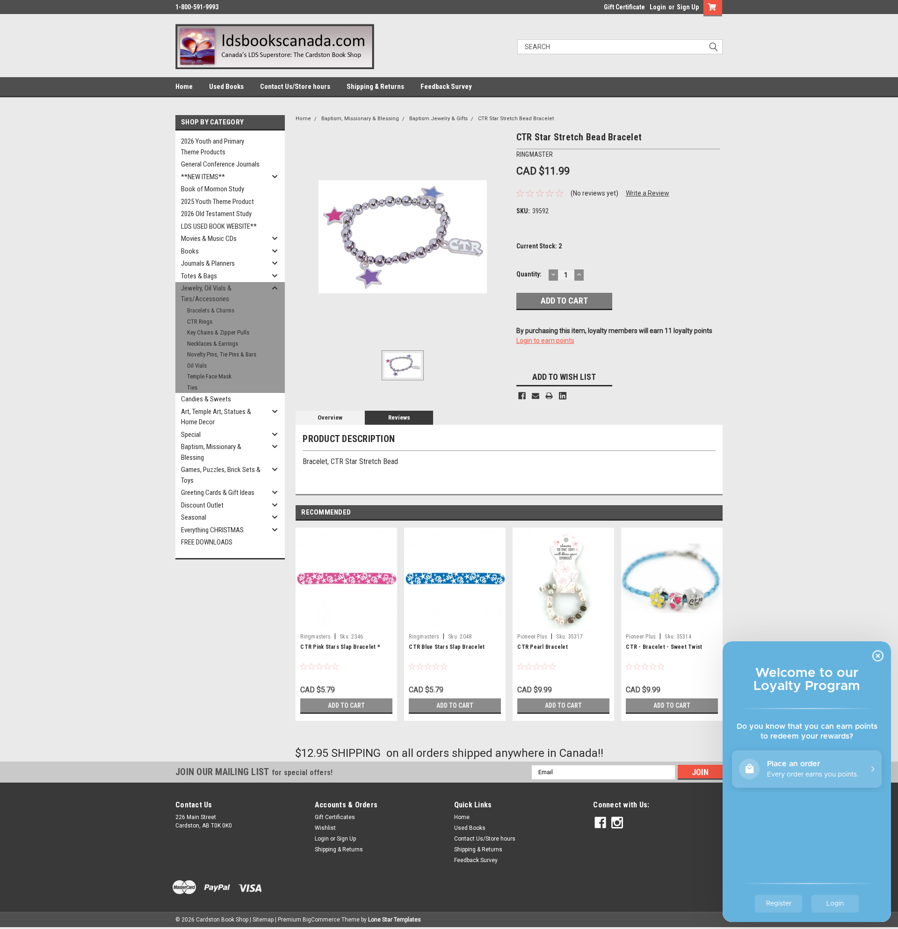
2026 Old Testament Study (216, 214)
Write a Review (647, 193)
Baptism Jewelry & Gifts (438, 119)
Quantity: (529, 274)
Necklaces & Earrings (212, 343)
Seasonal (193, 517)
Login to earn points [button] (545, 340)
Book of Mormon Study (212, 189)
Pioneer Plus (532, 636)
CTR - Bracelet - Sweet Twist (664, 647)
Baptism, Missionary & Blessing (211, 452)
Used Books (226, 86)
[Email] (535, 395)
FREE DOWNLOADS (206, 542)
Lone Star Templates (394, 919)
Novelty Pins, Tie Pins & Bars (221, 354)
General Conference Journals (220, 164)
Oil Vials (197, 365)
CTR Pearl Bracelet (542, 647)
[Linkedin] (562, 395)
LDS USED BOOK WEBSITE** (219, 226)
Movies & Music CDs (209, 238)
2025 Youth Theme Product (217, 201)
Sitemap (263, 919)
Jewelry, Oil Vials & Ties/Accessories (206, 293)
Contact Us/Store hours (295, 86)
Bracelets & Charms (210, 310)
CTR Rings (199, 321)
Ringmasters (315, 636)
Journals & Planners (208, 263)
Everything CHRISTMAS (212, 530)
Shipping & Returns (375, 86)
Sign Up (688, 7)
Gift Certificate (624, 7)
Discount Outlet (202, 505)
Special (191, 434)
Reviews (399, 417)
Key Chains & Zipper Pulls (218, 332)
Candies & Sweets (206, 399)
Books (190, 251)
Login (658, 7)
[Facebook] (522, 395)
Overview (330, 417)
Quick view (672, 622)
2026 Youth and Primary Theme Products (212, 146)
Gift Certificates (335, 817)
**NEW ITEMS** (203, 177)
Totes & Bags (199, 276)
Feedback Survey (446, 86)
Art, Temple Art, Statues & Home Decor (216, 417)
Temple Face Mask (209, 376)
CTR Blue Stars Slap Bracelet (447, 647)
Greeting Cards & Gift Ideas (217, 492)
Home (184, 86)
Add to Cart (346, 705)
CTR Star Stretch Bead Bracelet (516, 119)
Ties (192, 387)
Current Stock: (539, 246)
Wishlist (325, 828)
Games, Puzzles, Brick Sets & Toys (221, 475)
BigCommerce (321, 919)
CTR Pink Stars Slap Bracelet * (340, 647)
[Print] (549, 395)
